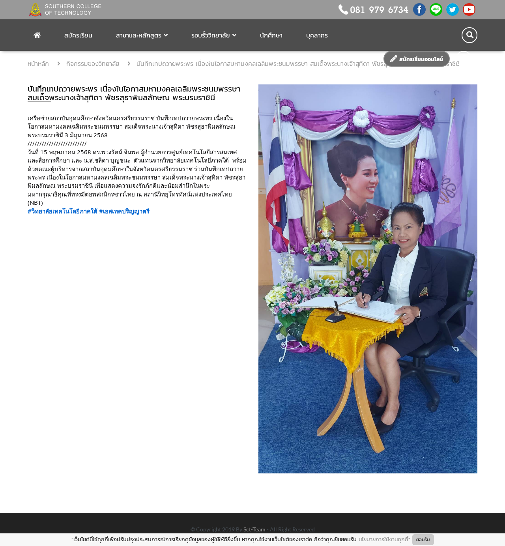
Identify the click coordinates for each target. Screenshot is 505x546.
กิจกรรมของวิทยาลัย (94, 63)
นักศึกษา (271, 35)
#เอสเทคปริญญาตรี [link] (124, 211)
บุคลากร (317, 35)
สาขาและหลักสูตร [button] (138, 35)
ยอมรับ (423, 539)
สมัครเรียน (78, 35)
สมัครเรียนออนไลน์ (420, 59)
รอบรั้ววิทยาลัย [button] (210, 35)
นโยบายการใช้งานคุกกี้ (383, 539)
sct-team (255, 529)
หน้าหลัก (39, 63)
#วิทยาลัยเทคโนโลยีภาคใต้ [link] (62, 211)
